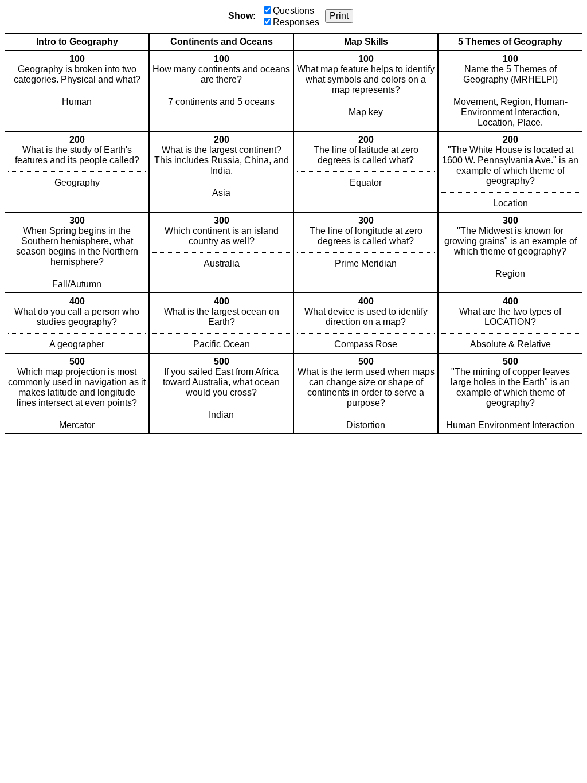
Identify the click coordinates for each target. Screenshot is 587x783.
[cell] (77, 90)
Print (339, 16)
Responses (296, 22)
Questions (293, 10)
